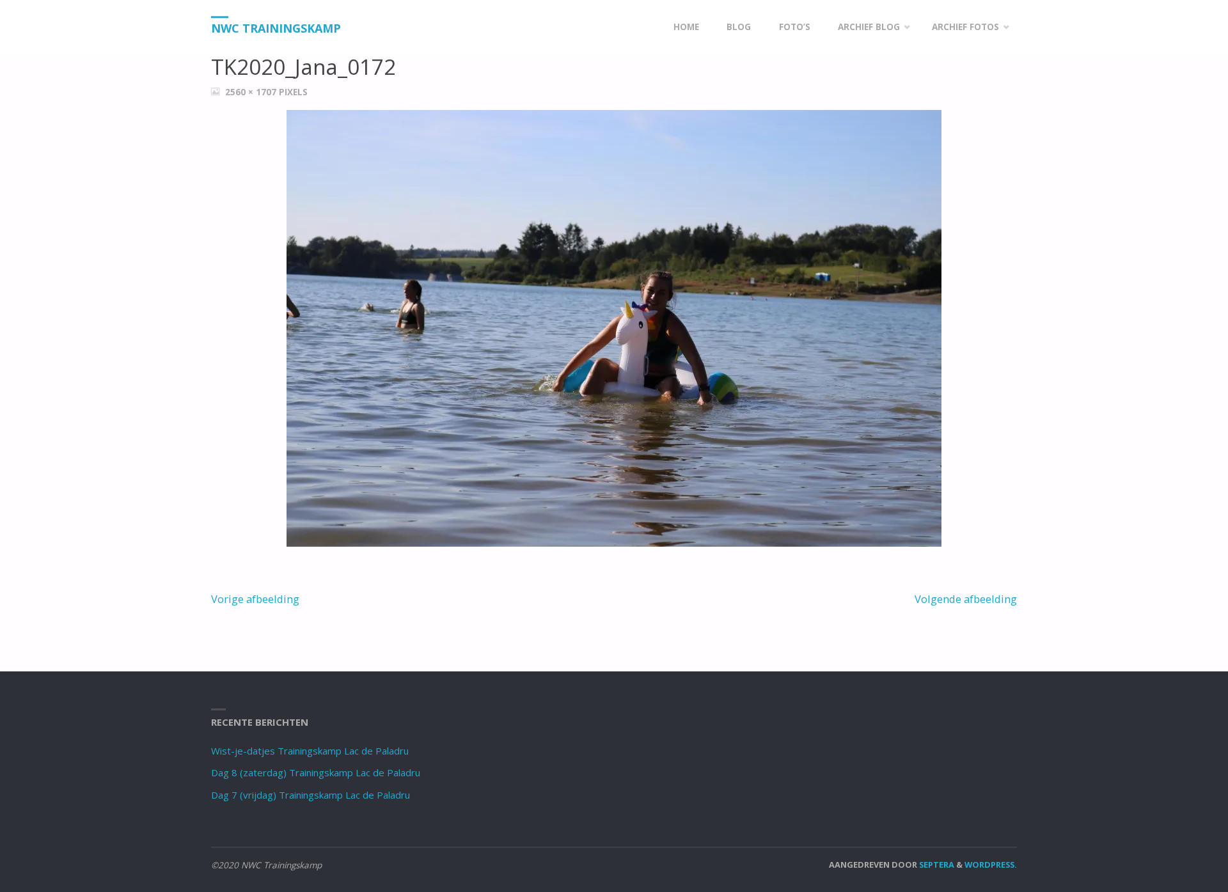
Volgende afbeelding (966, 598)
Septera (935, 864)
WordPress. (990, 864)
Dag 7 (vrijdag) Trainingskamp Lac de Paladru (310, 794)
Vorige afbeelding (255, 598)
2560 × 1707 (252, 92)
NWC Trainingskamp (276, 28)
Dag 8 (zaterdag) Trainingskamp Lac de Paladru (315, 772)
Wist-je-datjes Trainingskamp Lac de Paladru (310, 750)
